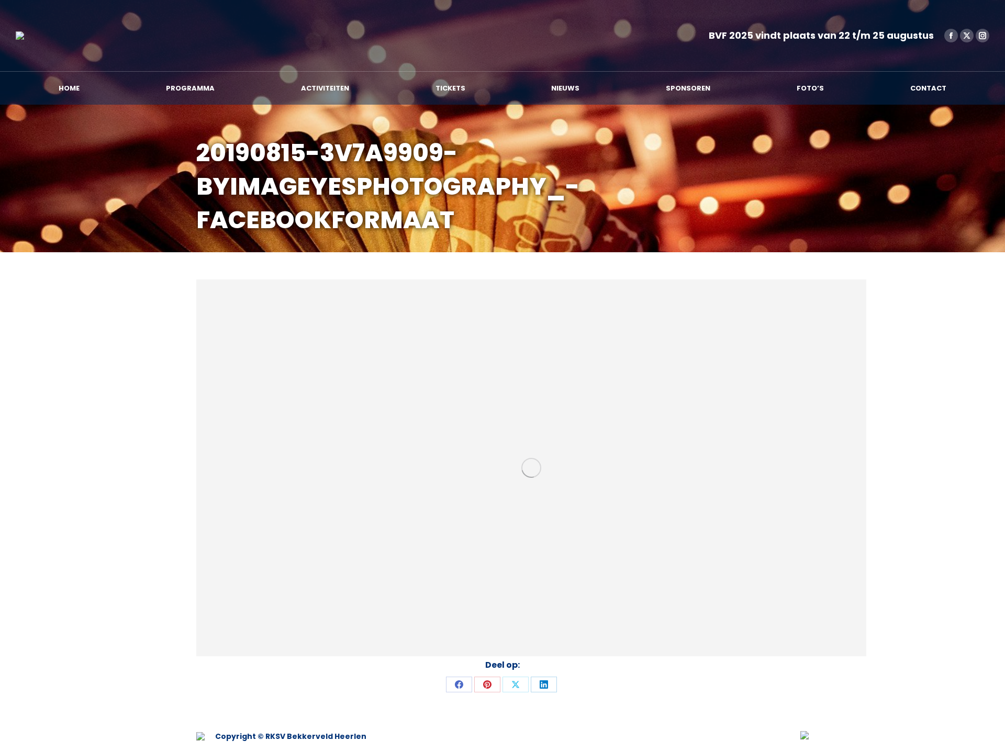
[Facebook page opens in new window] (951, 35)
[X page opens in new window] (967, 35)
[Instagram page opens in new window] (982, 35)
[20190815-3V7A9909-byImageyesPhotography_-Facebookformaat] (531, 467)
